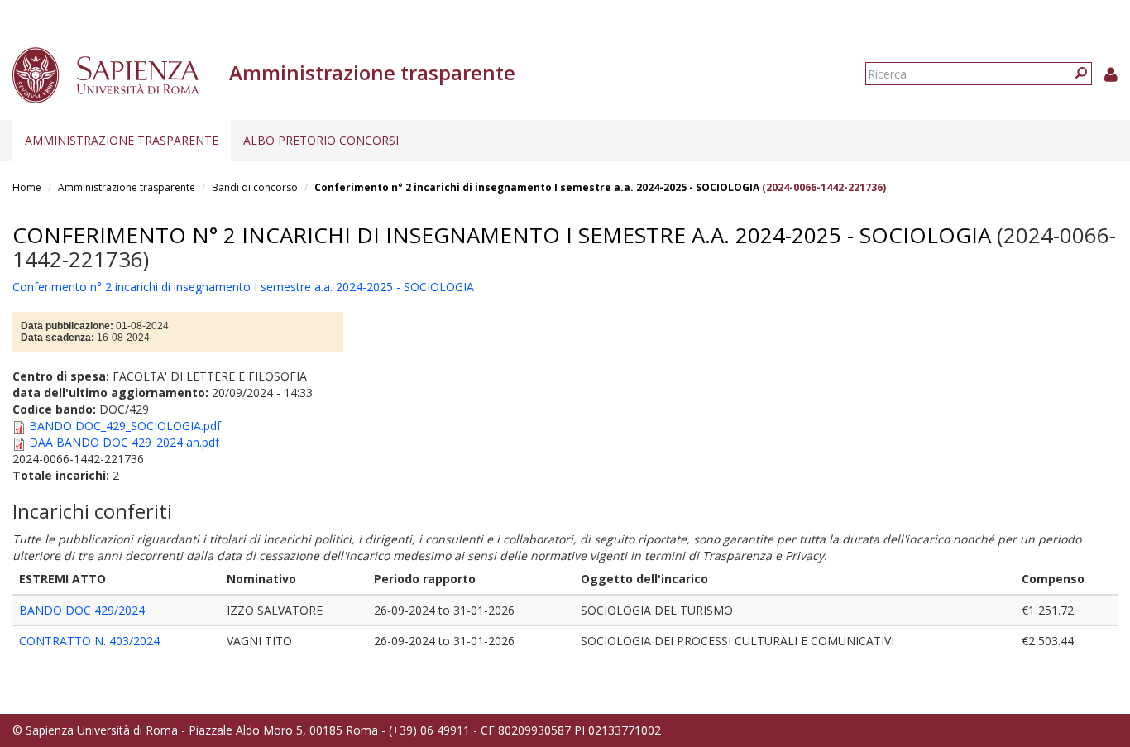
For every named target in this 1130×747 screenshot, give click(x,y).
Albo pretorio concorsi (321, 140)
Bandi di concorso (255, 187)
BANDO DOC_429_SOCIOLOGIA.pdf (125, 425)
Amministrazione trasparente (121, 140)
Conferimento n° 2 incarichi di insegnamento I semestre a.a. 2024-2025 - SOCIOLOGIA (536, 187)
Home (26, 187)
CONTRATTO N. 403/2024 (89, 641)
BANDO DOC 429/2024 (82, 610)
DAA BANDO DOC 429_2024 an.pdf (124, 442)
